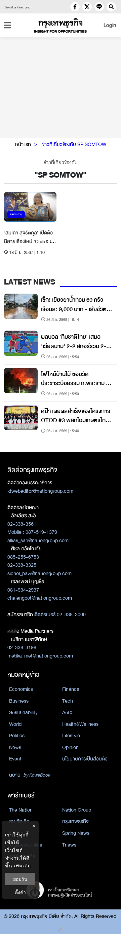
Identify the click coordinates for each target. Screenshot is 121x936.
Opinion (70, 747)
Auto (67, 712)
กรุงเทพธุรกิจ (75, 821)
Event (15, 758)
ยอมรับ (20, 879)
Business (19, 701)
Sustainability (23, 712)
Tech (67, 701)
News (15, 747)
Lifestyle (71, 735)
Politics (17, 735)
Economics (21, 689)
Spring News (75, 833)
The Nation (21, 810)
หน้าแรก (23, 144)
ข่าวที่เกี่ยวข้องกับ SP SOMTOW (74, 144)
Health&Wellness (80, 724)
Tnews (69, 844)
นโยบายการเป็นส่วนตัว (85, 758)
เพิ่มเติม (22, 865)
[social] (75, 6)
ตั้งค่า (20, 892)
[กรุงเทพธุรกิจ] (60, 25)
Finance (70, 689)
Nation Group (76, 810)
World (15, 724)
